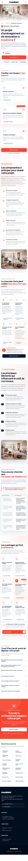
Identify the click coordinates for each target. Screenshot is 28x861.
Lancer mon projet (13, 150)
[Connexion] (25, 2)
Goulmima (7, 23)
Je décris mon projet (13, 356)
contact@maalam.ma (8, 803)
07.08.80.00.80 (7, 806)
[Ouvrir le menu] (2, 2)
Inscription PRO (6, 839)
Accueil (2, 23)
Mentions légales (7, 827)
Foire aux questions (8, 819)
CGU (3, 829)
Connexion (5, 840)
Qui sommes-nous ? (7, 816)
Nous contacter (7, 830)
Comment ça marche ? (8, 817)
